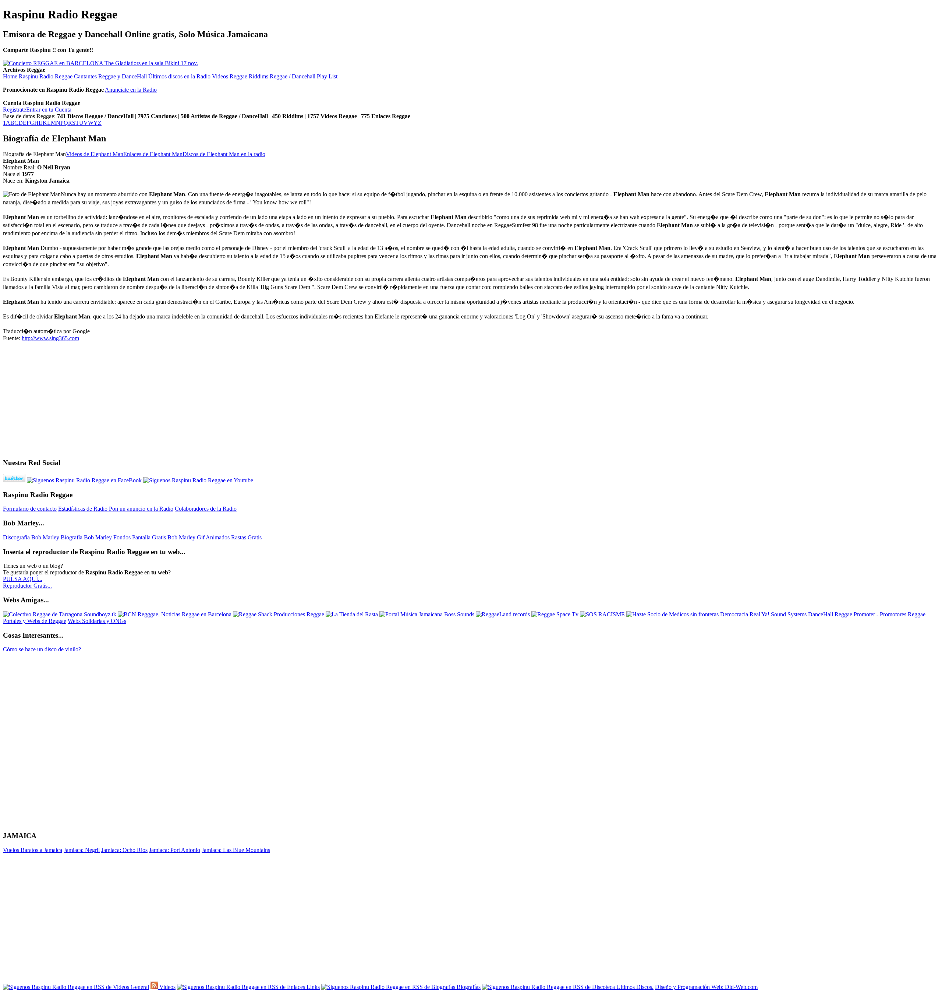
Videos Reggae (229, 76)
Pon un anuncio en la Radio (141, 509)
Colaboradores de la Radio (206, 509)
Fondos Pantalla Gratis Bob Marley (154, 537)
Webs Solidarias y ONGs (97, 621)
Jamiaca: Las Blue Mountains (236, 850)
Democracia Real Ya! (744, 614)
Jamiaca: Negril (82, 850)
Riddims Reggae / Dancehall (282, 76)
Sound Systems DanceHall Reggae (811, 614)
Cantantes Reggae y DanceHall (110, 76)
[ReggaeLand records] (503, 614)
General (139, 987)
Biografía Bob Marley (86, 537)
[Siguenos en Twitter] (14, 480)
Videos (167, 987)
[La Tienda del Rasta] (352, 614)
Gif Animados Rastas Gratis (229, 537)
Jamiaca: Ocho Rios (124, 850)
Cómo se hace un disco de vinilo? (42, 649)
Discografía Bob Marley (31, 537)
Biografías (468, 987)
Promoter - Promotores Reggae (889, 614)
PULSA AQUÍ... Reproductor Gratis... (27, 582)
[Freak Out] (602, 614)
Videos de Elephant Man (94, 154)
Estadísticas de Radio (83, 509)
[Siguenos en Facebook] (84, 480)
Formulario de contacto (30, 509)
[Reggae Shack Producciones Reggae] (278, 614)
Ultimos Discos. (634, 987)
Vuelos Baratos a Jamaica (32, 850)
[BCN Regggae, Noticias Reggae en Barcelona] (174, 614)
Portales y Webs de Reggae (34, 621)
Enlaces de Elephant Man (153, 154)
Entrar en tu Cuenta (48, 109)
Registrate (14, 109)
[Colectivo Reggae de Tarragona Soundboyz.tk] (59, 614)
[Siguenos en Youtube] (198, 480)
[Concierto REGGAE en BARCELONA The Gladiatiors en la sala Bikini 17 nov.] (100, 63)
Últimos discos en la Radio (179, 76)
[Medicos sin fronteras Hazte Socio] (672, 614)
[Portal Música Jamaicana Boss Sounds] (426, 614)
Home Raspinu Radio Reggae (37, 76)
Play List (327, 76)
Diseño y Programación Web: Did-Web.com (706, 987)
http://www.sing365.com (50, 338)
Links (312, 987)
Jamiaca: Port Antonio (174, 850)
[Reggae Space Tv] (554, 614)
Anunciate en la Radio (131, 90)
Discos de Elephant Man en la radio (224, 154)
